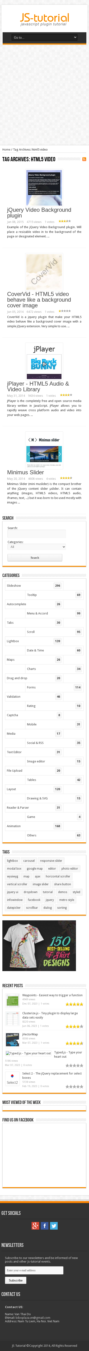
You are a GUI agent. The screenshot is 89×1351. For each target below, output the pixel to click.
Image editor (53, 761)
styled (76, 892)
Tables (53, 780)
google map (35, 868)
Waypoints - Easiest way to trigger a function (52, 995)
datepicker (14, 907)
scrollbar (32, 907)
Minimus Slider (25, 472)
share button (62, 884)
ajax (37, 876)
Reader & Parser (33, 807)
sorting (62, 907)
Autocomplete (33, 604)
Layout (33, 789)
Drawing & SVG (53, 798)
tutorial (48, 892)
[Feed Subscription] (84, 159)
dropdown (30, 892)
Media (33, 733)
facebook (34, 900)
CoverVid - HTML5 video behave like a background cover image (39, 300)
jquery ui (12, 892)
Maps (33, 659)
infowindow (15, 900)
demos (62, 892)
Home (6, 149)
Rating (53, 706)
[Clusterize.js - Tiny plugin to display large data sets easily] (12, 1024)
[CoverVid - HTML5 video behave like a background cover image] (44, 289)
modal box (14, 868)
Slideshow (33, 585)
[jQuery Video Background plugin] (44, 205)
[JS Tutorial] (44, 22)
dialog (47, 907)
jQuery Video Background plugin (39, 213)
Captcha (33, 715)
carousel (29, 860)
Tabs (33, 622)
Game (53, 817)
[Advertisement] (44, 95)
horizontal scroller (58, 876)
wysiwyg (12, 876)
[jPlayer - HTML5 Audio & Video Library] (44, 379)
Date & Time (53, 650)
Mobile (53, 724)
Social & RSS (53, 743)
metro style (66, 900)
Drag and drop (33, 678)
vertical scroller (17, 884)
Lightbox (33, 641)
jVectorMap (30, 1034)
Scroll (53, 632)
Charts (53, 669)
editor (52, 868)
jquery (50, 900)
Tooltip (53, 595)
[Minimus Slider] (44, 468)
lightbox (12, 860)
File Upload (33, 770)
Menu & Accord (53, 613)
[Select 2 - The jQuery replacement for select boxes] (12, 1085)
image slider (41, 884)
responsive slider (51, 860)
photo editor (69, 868)
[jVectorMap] (12, 1045)
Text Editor (33, 752)
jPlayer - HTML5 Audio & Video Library (38, 386)
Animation (33, 826)
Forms (53, 687)
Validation (33, 696)
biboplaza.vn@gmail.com (33, 1317)
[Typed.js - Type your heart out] (28, 1053)
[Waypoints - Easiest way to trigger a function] (12, 1006)
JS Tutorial (19, 1345)
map (26, 876)
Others (53, 835)
